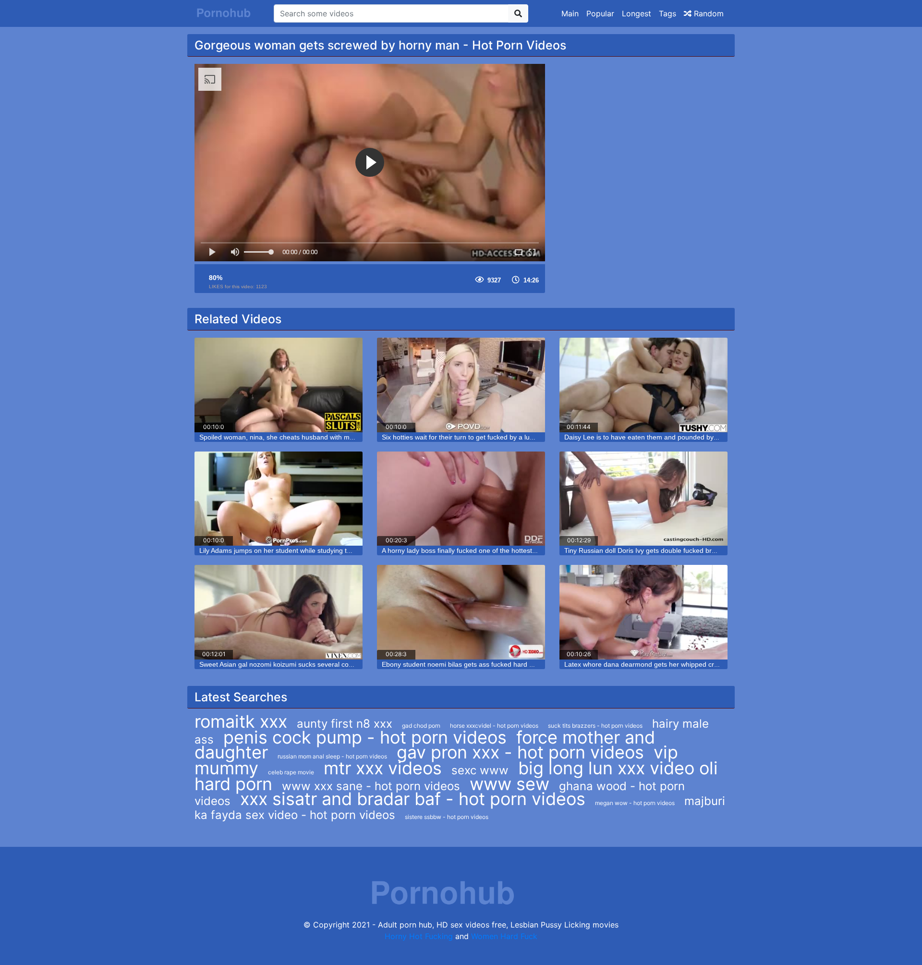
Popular (600, 13)
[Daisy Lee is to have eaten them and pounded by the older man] (643, 385)
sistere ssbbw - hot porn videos (446, 816)
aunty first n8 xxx (344, 724)
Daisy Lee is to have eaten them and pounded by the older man (661, 437)
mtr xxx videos (383, 768)
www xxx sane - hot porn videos (371, 786)
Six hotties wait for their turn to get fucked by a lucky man (468, 437)
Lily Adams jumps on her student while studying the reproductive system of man (320, 550)
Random (708, 13)
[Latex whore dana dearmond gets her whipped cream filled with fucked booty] (643, 612)
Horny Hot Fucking (419, 936)
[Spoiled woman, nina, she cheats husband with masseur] (278, 385)
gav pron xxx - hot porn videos (520, 752)
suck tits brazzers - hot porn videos (595, 725)
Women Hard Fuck (504, 936)
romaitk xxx (240, 721)
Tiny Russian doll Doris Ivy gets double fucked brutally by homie (660, 550)
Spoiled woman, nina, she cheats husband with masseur (284, 437)
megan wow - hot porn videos (635, 802)
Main (570, 13)
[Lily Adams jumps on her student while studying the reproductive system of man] (278, 499)
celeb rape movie (291, 772)
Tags (667, 13)
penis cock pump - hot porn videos (365, 737)
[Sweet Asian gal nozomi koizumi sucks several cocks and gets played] (278, 612)
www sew (509, 783)
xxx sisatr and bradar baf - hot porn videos (412, 798)
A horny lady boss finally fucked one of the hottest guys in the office (483, 550)
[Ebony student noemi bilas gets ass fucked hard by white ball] (461, 612)
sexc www (480, 770)
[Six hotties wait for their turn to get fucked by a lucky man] (461, 385)
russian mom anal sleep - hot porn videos (332, 756)
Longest (636, 13)
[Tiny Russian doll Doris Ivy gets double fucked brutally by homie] (643, 499)
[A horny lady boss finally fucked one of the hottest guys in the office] (461, 499)
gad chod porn (421, 725)
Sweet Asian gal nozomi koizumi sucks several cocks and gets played (304, 664)
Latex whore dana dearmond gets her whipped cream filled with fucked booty (681, 664)
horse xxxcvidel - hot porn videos (494, 725)
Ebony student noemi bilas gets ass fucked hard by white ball (474, 664)
